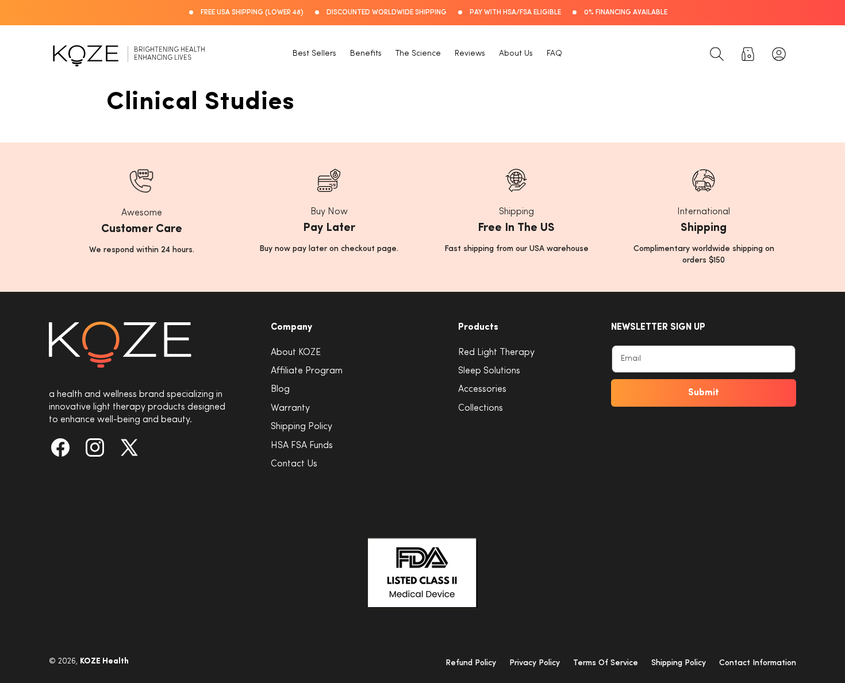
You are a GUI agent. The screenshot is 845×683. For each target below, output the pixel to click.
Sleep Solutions (489, 371)
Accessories (482, 389)
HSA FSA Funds (302, 445)
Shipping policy (678, 663)
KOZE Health (104, 661)
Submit (703, 393)
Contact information (757, 663)
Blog (280, 389)
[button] (716, 54)
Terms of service (605, 663)
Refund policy (470, 663)
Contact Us (294, 464)
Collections (480, 408)
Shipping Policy (301, 426)
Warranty (290, 408)
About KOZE (296, 352)
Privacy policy (534, 663)
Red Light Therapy (496, 352)
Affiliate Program (307, 371)
